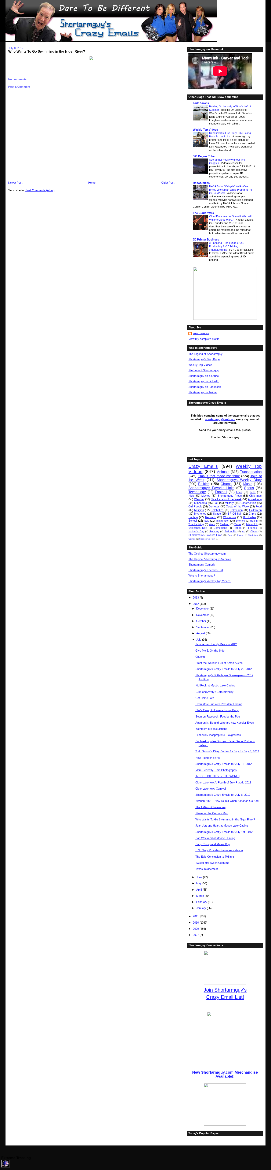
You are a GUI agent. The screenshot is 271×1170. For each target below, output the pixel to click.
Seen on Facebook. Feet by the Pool (218, 716)
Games (191, 539)
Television (236, 510)
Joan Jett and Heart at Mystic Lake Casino (221, 825)
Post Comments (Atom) (39, 190)
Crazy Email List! (225, 997)
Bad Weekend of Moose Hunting (215, 838)
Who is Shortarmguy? (201, 575)
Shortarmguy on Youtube (203, 375)
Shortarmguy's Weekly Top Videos (209, 581)
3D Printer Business (206, 239)
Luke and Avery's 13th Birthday (214, 691)
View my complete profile (203, 338)
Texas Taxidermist (206, 869)
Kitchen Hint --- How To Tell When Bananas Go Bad (227, 800)
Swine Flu (230, 531)
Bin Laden (249, 517)
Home (91, 182)
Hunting (193, 517)
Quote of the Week (237, 506)
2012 (196, 604)
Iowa (206, 520)
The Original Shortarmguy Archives (209, 559)
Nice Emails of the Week (226, 499)
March (200, 895)
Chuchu (200, 656)
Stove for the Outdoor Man (211, 813)
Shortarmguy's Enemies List (205, 570)
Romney (214, 531)
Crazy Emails (203, 466)
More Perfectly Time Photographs (216, 770)
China (253, 531)
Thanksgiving (196, 524)
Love (239, 492)
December (203, 608)
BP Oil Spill (235, 513)
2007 (196, 934)
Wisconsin (229, 517)
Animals (223, 472)
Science (240, 520)
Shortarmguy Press (230, 495)
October (201, 621)
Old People (195, 506)
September (203, 627)
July (199, 639)
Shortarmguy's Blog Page (204, 359)
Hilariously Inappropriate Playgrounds (218, 735)
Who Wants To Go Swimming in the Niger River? (46, 51)
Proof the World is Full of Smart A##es (219, 662)
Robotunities (201, 183)
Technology (197, 492)
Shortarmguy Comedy (201, 564)
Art (243, 531)
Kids (191, 495)
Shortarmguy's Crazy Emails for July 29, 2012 (223, 669)
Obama (226, 484)
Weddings (253, 535)
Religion (199, 510)
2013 (196, 597)
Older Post (167, 182)
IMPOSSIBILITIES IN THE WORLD (217, 776)
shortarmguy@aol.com (220, 419)
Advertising (255, 499)
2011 (196, 916)
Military (229, 502)
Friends (252, 527)
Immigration (222, 520)
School (192, 520)
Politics (203, 484)
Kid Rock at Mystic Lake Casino (215, 685)
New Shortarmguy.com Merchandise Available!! (225, 1074)
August (201, 633)
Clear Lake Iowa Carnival (210, 788)
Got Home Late (204, 698)
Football (221, 492)
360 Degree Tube (203, 156)
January (201, 908)
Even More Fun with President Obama (218, 704)
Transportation (251, 472)
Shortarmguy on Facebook (204, 386)
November (203, 614)
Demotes (214, 506)
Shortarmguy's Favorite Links (211, 488)
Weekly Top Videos (205, 129)
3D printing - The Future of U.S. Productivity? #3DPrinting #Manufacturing (227, 246)
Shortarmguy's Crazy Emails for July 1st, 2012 (224, 832)
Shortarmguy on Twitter (202, 392)
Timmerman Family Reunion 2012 (216, 644)
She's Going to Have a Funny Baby (217, 710)
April (199, 889)
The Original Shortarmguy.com (207, 553)
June (199, 877)
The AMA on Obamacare (210, 807)
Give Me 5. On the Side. (210, 650)
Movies (205, 495)
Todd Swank (201, 103)
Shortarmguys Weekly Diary (239, 480)
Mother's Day (196, 531)
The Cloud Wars (203, 213)
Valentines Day (197, 527)
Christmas (255, 495)
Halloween (255, 510)
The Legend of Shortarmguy (205, 353)
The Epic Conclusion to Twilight (214, 856)
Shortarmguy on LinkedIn (203, 381)
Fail (216, 502)
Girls (253, 492)
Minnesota (200, 502)
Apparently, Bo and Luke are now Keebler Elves (224, 722)
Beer (230, 535)
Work (212, 524)
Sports (249, 488)
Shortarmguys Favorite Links (205, 535)
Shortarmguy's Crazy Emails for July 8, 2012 (222, 794)
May (199, 883)
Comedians (220, 527)
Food (259, 506)
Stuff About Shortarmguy (203, 370)
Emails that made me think (219, 476)
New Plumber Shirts (207, 757)
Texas (237, 524)
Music (247, 484)
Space (217, 513)
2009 (196, 928)
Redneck (210, 517)
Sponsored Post (207, 539)
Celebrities (217, 510)
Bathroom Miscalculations (211, 728)
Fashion (224, 524)
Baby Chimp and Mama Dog (212, 844)
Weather (199, 499)
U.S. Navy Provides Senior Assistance (219, 850)
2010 (196, 922)
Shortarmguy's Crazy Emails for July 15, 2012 (223, 763)
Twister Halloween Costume (212, 862)
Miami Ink (251, 524)
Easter (240, 535)
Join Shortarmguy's (225, 990)
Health (254, 520)
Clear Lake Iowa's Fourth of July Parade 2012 (223, 782)
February (202, 901)
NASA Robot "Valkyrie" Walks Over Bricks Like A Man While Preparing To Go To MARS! (230, 190)
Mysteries (200, 513)
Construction (248, 502)
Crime (252, 513)
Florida (238, 527)
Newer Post (15, 182)
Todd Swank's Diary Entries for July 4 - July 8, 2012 (227, 751)
